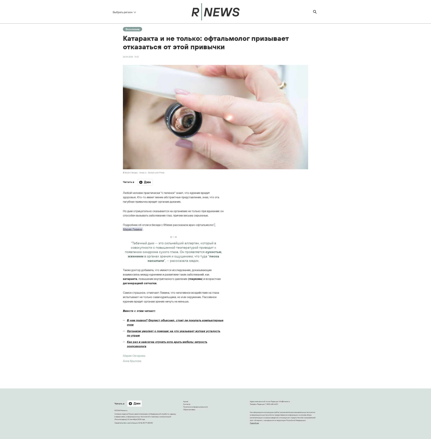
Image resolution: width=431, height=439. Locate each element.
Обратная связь (189, 409)
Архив (185, 401)
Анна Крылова (132, 361)
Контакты (186, 404)
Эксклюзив (132, 29)
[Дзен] (145, 182)
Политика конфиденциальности (195, 407)
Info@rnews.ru (284, 401)
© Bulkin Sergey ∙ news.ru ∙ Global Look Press (143, 172)
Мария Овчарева (134, 355)
